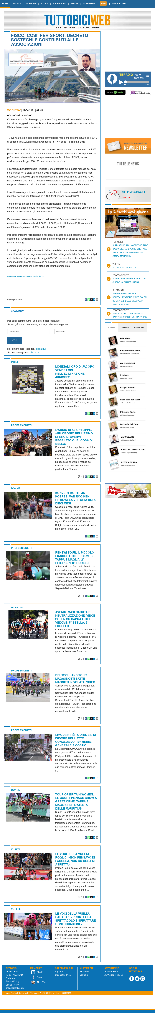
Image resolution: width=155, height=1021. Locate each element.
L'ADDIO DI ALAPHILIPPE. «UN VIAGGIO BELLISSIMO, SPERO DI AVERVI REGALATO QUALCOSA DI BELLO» (74, 437)
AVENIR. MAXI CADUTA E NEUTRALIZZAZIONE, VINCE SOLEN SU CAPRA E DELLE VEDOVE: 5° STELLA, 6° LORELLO (75, 619)
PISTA (14, 362)
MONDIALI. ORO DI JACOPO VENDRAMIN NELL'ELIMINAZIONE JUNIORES (74, 371)
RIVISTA (17, 3)
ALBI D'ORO (89, 3)
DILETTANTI (18, 607)
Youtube (84, 974)
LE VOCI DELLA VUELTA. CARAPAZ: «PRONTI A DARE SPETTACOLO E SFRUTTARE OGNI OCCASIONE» (75, 918)
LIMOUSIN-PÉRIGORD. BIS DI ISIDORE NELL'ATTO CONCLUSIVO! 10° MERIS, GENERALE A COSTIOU (75, 740)
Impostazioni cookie (15, 987)
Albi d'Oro (41, 982)
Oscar (39, 977)
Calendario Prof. (63, 974)
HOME (5, 3)
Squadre (59, 971)
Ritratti (39, 972)
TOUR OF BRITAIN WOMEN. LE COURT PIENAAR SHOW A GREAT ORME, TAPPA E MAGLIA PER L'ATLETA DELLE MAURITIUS (76, 801)
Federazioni (139, 327)
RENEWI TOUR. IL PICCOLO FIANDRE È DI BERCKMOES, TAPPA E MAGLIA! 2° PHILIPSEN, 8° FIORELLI (75, 557)
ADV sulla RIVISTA (113, 974)
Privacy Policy (12, 981)
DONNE (15, 488)
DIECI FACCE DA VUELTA (124, 267)
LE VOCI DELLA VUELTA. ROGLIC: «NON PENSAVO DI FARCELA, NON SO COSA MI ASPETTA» (75, 859)
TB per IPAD (12, 971)
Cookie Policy (12, 984)
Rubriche (111, 327)
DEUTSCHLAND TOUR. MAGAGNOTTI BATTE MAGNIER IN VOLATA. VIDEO (75, 678)
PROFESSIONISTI (21, 425)
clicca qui (41, 348)
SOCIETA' (14, 110)
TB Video (84, 971)
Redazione (11, 978)
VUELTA (16, 849)
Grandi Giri (124, 327)
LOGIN (14, 340)
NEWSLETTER (119, 3)
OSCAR (74, 3)
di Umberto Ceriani (19, 115)
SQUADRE (31, 3)
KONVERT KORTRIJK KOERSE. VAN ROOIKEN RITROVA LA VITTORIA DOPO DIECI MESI (76, 498)
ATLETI (44, 3)
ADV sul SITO (111, 971)
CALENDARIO (59, 3)
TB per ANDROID (14, 974)
